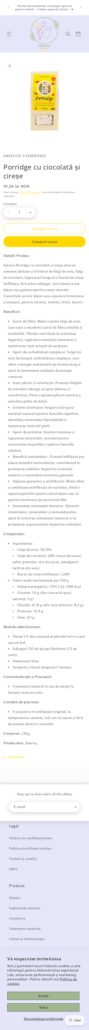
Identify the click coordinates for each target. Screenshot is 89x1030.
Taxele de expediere (30, 192)
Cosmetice (17, 918)
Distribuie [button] (16, 757)
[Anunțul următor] (81, 8)
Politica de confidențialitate (30, 838)
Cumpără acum (45, 242)
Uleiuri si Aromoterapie (27, 939)
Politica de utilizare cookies (30, 848)
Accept (43, 996)
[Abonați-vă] (75, 807)
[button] (9, 34)
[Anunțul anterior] (8, 8)
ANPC (13, 869)
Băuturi (14, 898)
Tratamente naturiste (25, 929)
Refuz (43, 1007)
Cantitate (10, 204)
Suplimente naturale (24, 908)
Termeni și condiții (23, 859)
